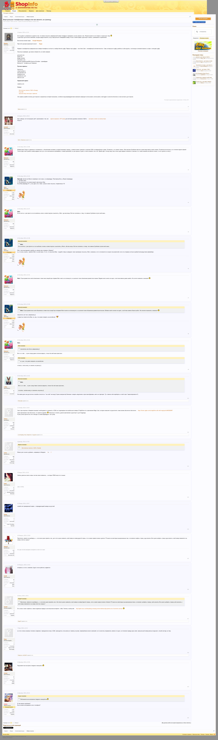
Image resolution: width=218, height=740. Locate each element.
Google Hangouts (37, 40)
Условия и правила (187, 734)
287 (13, 161)
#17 (188, 618)
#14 (188, 529)
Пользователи (22, 11)
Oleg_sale (203, 58)
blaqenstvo (29, 434)
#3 (188, 169)
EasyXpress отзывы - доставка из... (204, 65)
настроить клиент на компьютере (97, 118)
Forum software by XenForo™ (14, 736)
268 (13, 456)
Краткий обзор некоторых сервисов (28, 93)
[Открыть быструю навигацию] (189, 16)
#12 (188, 466)
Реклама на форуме (203, 51)
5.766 (13, 192)
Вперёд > (17, 28)
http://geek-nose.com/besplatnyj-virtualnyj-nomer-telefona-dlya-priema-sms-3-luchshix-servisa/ (99, 608)
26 (13, 130)
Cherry (5, 418)
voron (5, 452)
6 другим (34, 434)
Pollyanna (20, 655)
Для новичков (40, 11)
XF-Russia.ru (9, 737)
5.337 (13, 709)
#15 (188, 558)
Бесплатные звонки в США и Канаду (28, 90)
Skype (40, 43)
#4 (188, 202)
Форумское (195, 38)
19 (13, 676)
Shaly (5, 639)
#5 (188, 231)
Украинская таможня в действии (204, 77)
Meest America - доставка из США (204, 61)
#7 (188, 297)
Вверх (211, 734)
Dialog (5, 514)
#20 (188, 717)
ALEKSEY (25, 655)
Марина (30, 21)
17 (13, 487)
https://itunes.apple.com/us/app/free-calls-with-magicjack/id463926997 (155, 410)
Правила (31, 11)
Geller (5, 483)
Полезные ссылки (204, 38)
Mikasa (202, 82)
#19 (188, 686)
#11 (188, 432)
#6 (188, 268)
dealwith (6, 127)
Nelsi (19, 139)
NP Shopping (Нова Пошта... (203, 73)
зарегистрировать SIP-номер (57, 118)
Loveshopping (21, 434)
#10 (188, 398)
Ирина (19, 109)
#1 (188, 106)
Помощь (49, 11)
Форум (14, 11)
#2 (188, 137)
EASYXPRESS (204, 66)
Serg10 (5, 606)
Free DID (21, 92)
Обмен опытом (13, 21)
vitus (202, 62)
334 (13, 422)
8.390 (13, 47)
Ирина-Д (6, 158)
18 (13, 579)
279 (13, 550)
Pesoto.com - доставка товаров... (204, 81)
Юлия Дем (20, 400)
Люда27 (6, 546)
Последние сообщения (8, 13)
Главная (7, 11)
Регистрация (203, 18)
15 (13, 390)
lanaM (5, 576)
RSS (214, 734)
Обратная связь (196, 734)
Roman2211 (203, 78)
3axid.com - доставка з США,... (203, 69)
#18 (188, 652)
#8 (188, 333)
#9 (188, 369)
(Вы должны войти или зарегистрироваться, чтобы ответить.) (176, 722)
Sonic (202, 70)
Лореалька (23, 139)
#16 (188, 589)
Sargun (5, 673)
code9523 (203, 74)
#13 (188, 497)
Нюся (25, 434)
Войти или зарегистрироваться (111, 1)
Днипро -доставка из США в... (203, 57)
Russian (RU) (6, 734)
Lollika (5, 387)
